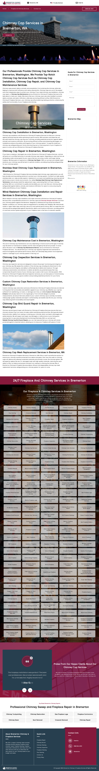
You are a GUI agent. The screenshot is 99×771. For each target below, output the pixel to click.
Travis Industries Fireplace (68, 564)
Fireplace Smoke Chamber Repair (49, 434)
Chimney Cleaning (31, 407)
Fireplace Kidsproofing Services (68, 579)
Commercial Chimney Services (49, 500)
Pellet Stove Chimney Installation (49, 522)
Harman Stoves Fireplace (31, 551)
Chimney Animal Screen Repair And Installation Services (68, 427)
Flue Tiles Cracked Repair (49, 515)
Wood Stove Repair (49, 612)
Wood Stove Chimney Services (12, 619)
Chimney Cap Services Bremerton (16, 45)
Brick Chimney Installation (86, 426)
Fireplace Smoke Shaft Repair (31, 434)
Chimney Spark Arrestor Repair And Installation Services (49, 427)
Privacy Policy (40, 757)
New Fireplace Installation (87, 419)
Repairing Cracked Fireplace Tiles (49, 507)
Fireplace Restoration (12, 426)
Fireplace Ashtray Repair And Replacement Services (87, 484)
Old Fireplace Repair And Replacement (68, 441)
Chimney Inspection (68, 407)
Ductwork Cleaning (68, 605)
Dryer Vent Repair (31, 599)
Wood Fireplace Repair (31, 468)
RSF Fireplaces (12, 544)
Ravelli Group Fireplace (49, 572)
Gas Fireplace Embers (87, 522)
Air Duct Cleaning (31, 586)
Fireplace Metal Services (12, 492)
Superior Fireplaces (12, 537)
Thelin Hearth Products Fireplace (31, 572)
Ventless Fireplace (49, 619)
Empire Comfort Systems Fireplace (12, 572)
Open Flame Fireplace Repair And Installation (12, 626)
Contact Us (37, 9)
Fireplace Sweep (49, 461)
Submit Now (81, 109)
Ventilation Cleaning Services (31, 626)
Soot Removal (49, 413)
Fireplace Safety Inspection (68, 598)
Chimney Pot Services (68, 455)
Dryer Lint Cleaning (49, 586)
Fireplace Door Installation (49, 484)
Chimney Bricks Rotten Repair (68, 507)
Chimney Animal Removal (68, 572)
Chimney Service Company (68, 592)
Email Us (80, 2)
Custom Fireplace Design (31, 522)
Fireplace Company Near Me (12, 612)
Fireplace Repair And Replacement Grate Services (30, 493)
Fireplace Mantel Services (86, 633)
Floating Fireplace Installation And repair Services (68, 634)
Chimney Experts (12, 599)
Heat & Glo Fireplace (12, 551)
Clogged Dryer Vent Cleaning (12, 592)
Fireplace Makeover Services (49, 626)
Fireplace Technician (86, 605)
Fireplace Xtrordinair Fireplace (86, 557)
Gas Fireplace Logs (87, 492)
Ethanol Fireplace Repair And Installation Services (68, 476)
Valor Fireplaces (31, 537)
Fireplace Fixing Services (30, 619)
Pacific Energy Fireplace (31, 557)
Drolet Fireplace (12, 564)
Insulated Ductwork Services (86, 626)
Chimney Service (49, 407)
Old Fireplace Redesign (68, 515)
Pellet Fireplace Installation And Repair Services (68, 530)
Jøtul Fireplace (12, 557)
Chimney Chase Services (49, 448)
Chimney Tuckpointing (87, 434)
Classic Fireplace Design (86, 515)
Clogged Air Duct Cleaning (30, 592)
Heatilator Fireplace (31, 544)
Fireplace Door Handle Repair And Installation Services (68, 484)
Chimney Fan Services (86, 455)
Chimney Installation (86, 413)
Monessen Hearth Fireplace (31, 564)
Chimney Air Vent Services (12, 529)
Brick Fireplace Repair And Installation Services (12, 634)
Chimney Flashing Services (12, 461)
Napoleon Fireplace (49, 544)
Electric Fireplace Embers (68, 522)
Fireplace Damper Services (68, 492)
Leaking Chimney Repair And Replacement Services (30, 508)
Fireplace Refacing (68, 434)
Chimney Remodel (68, 626)
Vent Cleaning (12, 586)
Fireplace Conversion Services (68, 619)
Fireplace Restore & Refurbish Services (31, 633)
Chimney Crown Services (12, 448)
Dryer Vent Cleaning (86, 579)
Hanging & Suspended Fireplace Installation (87, 619)
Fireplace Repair (49, 419)
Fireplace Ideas (12, 605)
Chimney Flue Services (87, 448)
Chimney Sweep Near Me (49, 605)
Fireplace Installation (68, 419)
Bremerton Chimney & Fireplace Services (75, 768)
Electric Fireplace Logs (31, 500)
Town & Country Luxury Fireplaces (49, 537)
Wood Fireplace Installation (87, 468)
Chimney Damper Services (31, 454)
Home (4, 9)
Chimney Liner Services (12, 455)
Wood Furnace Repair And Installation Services (49, 476)
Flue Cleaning (12, 413)
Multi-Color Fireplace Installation (49, 529)
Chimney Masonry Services (31, 461)
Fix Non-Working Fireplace (30, 426)
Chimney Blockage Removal (31, 441)
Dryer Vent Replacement (49, 598)
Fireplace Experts (86, 592)
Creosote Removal (31, 413)
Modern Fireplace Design (12, 522)
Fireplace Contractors (87, 461)
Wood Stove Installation (68, 612)
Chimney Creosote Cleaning (31, 419)
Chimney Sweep (12, 407)
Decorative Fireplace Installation (86, 598)
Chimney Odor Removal (31, 515)
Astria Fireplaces (86, 537)
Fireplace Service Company (49, 592)
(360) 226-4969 (89, 9)
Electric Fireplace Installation (31, 476)
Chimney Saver (87, 441)
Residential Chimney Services (68, 500)
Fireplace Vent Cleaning (68, 461)
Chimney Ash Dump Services (49, 454)
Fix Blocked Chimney (12, 507)
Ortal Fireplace (68, 557)
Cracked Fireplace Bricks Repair (49, 633)
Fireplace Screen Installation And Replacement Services (87, 572)
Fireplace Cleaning (87, 407)
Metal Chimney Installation (12, 434)
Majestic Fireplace (68, 544)
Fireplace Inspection (49, 441)
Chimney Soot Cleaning (12, 419)
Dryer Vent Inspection (87, 586)
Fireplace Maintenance (31, 612)
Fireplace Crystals (31, 529)
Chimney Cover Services (68, 448)
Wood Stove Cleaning (86, 612)
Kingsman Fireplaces (68, 537)
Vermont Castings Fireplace (86, 544)
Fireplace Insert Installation (12, 579)
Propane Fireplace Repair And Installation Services (12, 484)
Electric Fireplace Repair (68, 468)
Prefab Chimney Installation (49, 579)
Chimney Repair (68, 413)
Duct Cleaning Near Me (31, 605)
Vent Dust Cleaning (68, 586)
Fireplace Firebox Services (49, 492)
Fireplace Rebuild (12, 468)
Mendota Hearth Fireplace (49, 557)
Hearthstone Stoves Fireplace (86, 564)
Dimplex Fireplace (68, 551)
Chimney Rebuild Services (30, 579)
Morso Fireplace (49, 564)
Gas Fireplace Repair (49, 468)
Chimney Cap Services (31, 448)
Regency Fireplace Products (87, 529)
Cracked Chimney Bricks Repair (86, 507)
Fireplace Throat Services (12, 500)
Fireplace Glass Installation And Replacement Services (31, 484)
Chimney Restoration (12, 441)
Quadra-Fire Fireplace (87, 551)
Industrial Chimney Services (87, 500)
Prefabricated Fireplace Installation (86, 476)
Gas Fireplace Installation (12, 476)
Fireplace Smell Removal (12, 515)
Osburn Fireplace (49, 551)
